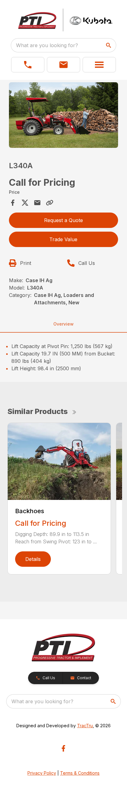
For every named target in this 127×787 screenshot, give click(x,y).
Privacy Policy (41, 773)
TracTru (85, 725)
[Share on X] (25, 202)
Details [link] (33, 559)
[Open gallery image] (63, 115)
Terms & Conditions (80, 773)
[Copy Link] (49, 202)
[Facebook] (63, 748)
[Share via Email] (37, 202)
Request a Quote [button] (63, 220)
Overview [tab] (63, 324)
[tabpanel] (63, 116)
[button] (27, 64)
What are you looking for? (47, 45)
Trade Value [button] (63, 239)
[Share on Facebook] (12, 202)
